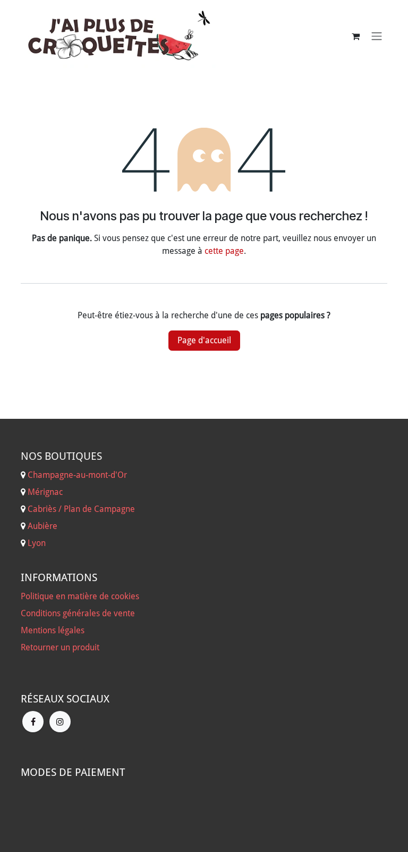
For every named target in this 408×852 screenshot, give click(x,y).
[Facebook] (33, 721)
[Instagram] (60, 721)
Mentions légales (52, 630)
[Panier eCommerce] (355, 36)
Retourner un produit (60, 647)
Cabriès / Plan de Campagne (81, 509)
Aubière (42, 526)
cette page (224, 251)
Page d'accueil (204, 340)
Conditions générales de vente (78, 613)
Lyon (37, 543)
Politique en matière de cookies (80, 596)
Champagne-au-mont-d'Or (77, 475)
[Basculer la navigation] (376, 36)
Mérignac (44, 492)
